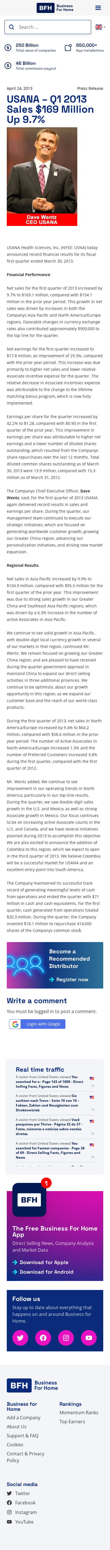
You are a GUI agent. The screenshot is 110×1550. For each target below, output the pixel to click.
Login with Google (43, 1024)
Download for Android (47, 1271)
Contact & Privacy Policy (25, 1457)
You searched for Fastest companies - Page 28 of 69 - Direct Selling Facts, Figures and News (50, 1150)
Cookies (15, 1445)
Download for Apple (44, 1262)
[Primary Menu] (98, 8)
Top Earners (72, 1421)
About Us (17, 1427)
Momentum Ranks (79, 1412)
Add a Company (23, 1417)
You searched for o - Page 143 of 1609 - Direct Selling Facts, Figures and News (49, 1081)
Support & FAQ (22, 1436)
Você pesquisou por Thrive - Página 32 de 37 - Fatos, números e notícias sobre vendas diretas (49, 1126)
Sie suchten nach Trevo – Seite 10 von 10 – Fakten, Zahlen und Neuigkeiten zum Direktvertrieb (47, 1102)
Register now (72, 979)
